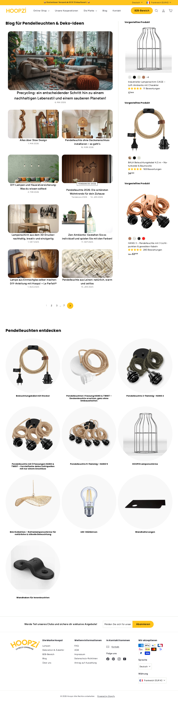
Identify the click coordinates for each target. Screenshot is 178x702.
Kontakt (117, 10)
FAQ (76, 646)
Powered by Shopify (106, 696)
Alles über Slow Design (33, 140)
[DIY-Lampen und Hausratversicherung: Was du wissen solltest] (33, 169)
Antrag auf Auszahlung (85, 663)
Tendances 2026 (87, 184)
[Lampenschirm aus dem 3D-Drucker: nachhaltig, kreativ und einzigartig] (33, 218)
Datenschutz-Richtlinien (85, 658)
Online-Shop (40, 10)
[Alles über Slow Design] (33, 124)
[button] (135, 88)
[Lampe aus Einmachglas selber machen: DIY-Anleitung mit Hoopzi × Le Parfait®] (33, 263)
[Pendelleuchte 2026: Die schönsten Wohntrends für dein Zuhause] (87, 169)
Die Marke (89, 10)
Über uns (46, 663)
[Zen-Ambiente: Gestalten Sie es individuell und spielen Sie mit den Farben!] (87, 218)
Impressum (79, 654)
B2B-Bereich (141, 10)
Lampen (46, 646)
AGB (76, 650)
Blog (104, 10)
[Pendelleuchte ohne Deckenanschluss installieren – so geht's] (87, 124)
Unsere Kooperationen (66, 10)
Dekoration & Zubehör (53, 650)
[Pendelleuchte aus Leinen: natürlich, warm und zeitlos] (87, 263)
